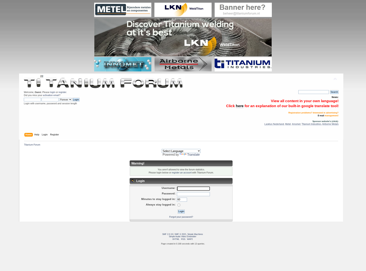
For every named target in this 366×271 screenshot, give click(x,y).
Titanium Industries (311, 124)
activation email (51, 95)
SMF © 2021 (180, 234)
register (62, 92)
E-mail (321, 115)
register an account (182, 172)
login (52, 92)
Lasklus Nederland (274, 124)
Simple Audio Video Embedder (182, 236)
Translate (193, 154)
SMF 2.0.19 (167, 234)
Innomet (296, 124)
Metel (288, 124)
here (240, 106)
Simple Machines (195, 234)
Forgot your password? (181, 217)
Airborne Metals (330, 124)
